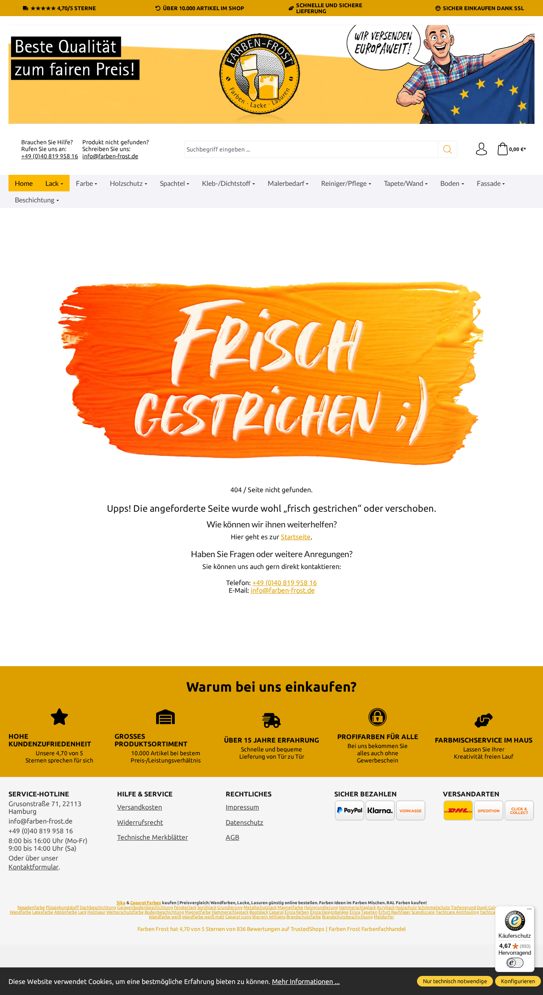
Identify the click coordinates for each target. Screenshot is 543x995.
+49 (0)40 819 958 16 (49, 156)
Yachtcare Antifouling (457, 912)
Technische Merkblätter (152, 837)
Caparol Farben (145, 902)
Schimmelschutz (434, 907)
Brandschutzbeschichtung (347, 916)
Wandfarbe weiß (165, 916)
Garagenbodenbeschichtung (145, 907)
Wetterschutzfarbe (125, 912)
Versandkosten (139, 807)
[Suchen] (447, 149)
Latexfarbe (42, 912)
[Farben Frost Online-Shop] (271, 74)
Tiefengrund (463, 907)
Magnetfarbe (290, 907)
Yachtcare (489, 912)
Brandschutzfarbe (303, 916)
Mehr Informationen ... (306, 981)
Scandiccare (423, 912)
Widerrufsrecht (140, 822)
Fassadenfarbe (31, 907)
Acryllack (386, 907)
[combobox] (311, 149)
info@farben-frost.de (110, 156)
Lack (82, 912)
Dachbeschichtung (98, 907)
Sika (121, 902)
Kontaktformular (33, 867)
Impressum (242, 807)
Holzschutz (406, 907)
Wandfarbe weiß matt (203, 916)
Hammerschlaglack (357, 907)
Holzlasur (96, 912)
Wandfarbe (20, 912)
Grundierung (230, 907)
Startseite (296, 537)
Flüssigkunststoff (62, 907)
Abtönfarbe (65, 912)
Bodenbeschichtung (164, 912)
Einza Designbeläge (329, 912)
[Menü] (529, 911)
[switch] (515, 963)
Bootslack (258, 912)
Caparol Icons (238, 916)
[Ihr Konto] (481, 149)
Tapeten (369, 912)
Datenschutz (244, 822)
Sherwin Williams (268, 916)
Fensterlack (185, 907)
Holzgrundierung (321, 907)
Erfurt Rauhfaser (394, 912)
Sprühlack (206, 907)
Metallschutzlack (260, 907)
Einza (355, 912)
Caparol (276, 912)
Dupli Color (488, 907)
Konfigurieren (518, 981)
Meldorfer (384, 916)
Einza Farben (297, 912)
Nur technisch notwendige (455, 981)
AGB (232, 837)
